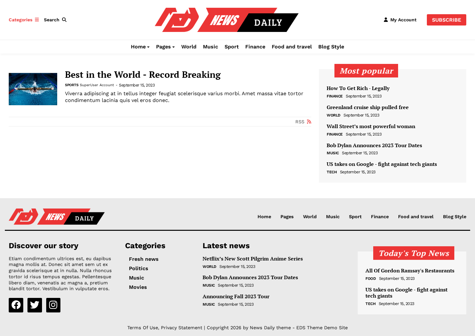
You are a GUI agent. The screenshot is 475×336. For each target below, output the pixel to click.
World (188, 47)
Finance (255, 47)
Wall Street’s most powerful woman (371, 126)
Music (210, 47)
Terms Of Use (142, 327)
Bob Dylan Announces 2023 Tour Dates (374, 145)
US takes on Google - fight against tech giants (382, 164)
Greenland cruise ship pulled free (368, 107)
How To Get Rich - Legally (358, 88)
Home (138, 47)
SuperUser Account (97, 85)
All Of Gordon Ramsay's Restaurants (409, 271)
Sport (232, 47)
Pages (163, 47)
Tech (332, 172)
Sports (71, 85)
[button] (56, 20)
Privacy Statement (181, 327)
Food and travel (292, 47)
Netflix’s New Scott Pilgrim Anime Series (253, 259)
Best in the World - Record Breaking (143, 74)
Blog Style (331, 47)
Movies (138, 287)
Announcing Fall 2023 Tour (236, 296)
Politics (138, 268)
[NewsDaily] (227, 19)
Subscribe (446, 20)
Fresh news (144, 259)
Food (370, 278)
